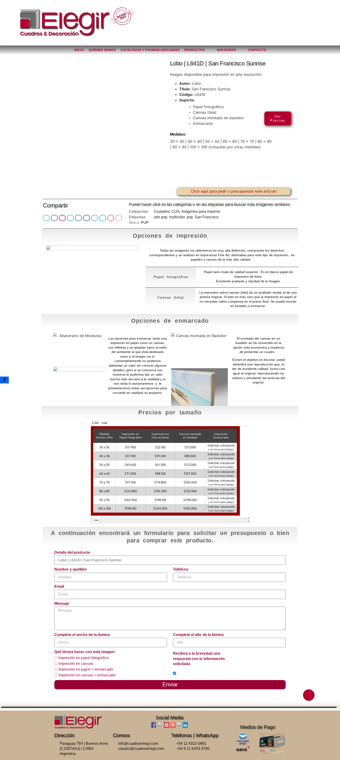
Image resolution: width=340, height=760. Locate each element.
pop (190, 217)
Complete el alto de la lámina (198, 635)
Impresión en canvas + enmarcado (87, 675)
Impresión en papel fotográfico (84, 658)
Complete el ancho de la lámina (82, 635)
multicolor (177, 217)
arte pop (160, 217)
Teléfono (181, 569)
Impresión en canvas (76, 664)
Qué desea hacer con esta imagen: (85, 652)
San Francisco (207, 217)
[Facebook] (4, 380)
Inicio (79, 50)
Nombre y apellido (70, 569)
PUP (145, 223)
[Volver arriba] (309, 695)
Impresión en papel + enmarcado (86, 669)
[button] (46, 218)
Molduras (226, 50)
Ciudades (162, 211)
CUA (176, 211)
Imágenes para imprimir (201, 211)
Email (59, 586)
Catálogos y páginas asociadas (150, 50)
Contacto (257, 50)
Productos (194, 50)
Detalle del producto (72, 552)
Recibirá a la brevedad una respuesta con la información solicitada (199, 658)
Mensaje (61, 603)
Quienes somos (102, 50)
